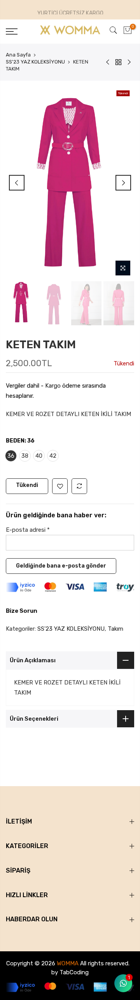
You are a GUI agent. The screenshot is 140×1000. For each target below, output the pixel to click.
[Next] (123, 182)
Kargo (53, 385)
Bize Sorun (21, 610)
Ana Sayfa (18, 55)
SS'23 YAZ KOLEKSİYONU (35, 62)
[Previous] (16, 182)
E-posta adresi (28, 529)
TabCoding (74, 972)
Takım (115, 628)
